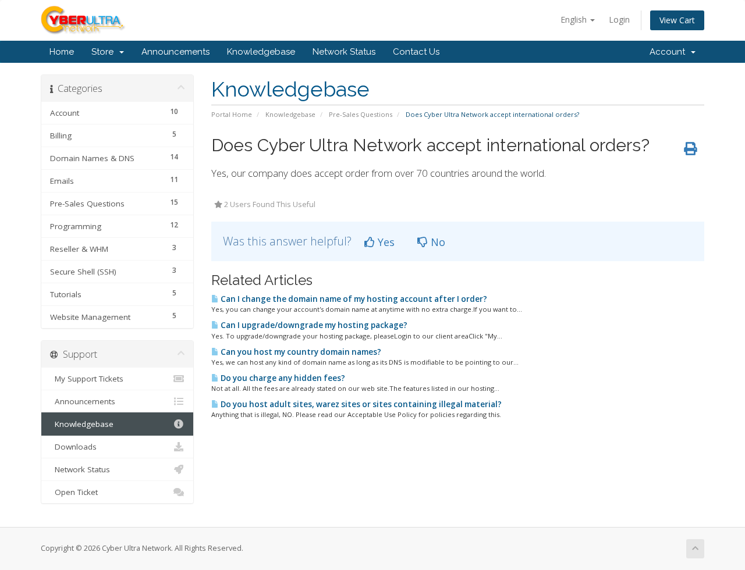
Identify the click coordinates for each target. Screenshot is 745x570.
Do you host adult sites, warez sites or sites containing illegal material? (360, 404)
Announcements (175, 52)
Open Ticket (74, 492)
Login (619, 19)
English (574, 19)
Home (61, 52)
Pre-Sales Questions (360, 114)
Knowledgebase (261, 52)
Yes (385, 242)
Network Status (344, 52)
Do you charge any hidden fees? (282, 378)
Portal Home (231, 114)
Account (670, 52)
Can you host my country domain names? (300, 352)
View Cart (677, 20)
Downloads (73, 446)
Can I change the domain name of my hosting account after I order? (353, 299)
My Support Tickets (86, 378)
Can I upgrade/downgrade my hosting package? (313, 325)
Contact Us (416, 52)
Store (104, 52)
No (436, 242)
